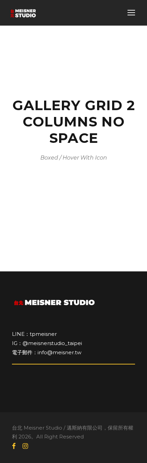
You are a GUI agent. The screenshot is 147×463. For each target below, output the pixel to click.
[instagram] (25, 446)
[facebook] (14, 446)
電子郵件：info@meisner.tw (46, 352)
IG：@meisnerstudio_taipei (47, 343)
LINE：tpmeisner (34, 334)
